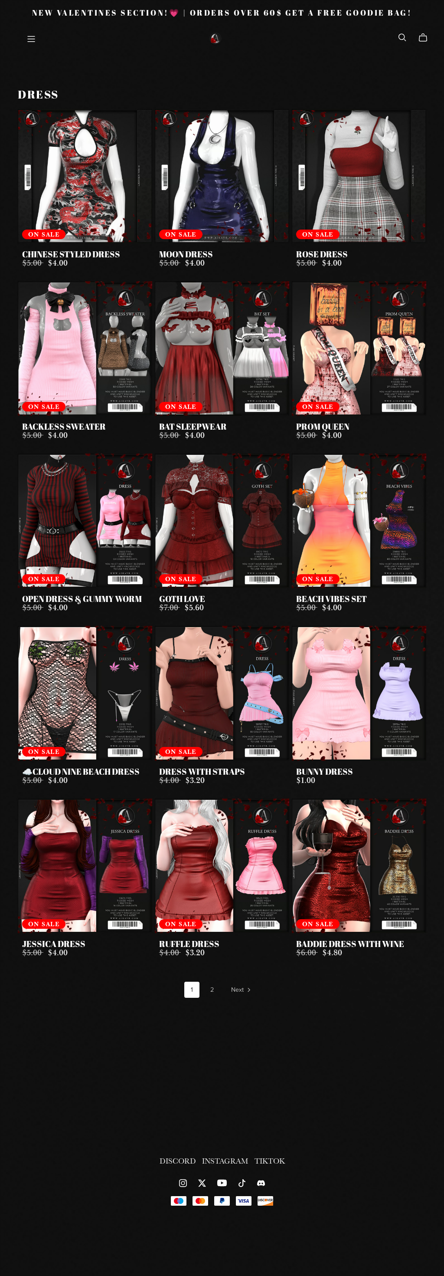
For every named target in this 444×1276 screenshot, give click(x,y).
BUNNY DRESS (324, 772)
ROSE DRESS (322, 255)
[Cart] (426, 37)
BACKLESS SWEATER (64, 427)
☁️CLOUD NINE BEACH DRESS (81, 772)
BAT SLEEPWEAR (193, 427)
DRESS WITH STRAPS (202, 772)
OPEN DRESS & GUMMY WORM (82, 600)
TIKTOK (270, 1160)
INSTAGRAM (226, 1160)
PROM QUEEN (322, 427)
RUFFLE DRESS (189, 945)
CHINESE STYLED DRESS (71, 255)
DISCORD (179, 1160)
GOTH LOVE (182, 600)
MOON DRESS (186, 255)
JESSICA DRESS (53, 945)
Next (238, 989)
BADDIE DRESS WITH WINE (350, 945)
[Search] (402, 37)
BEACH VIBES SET (331, 600)
